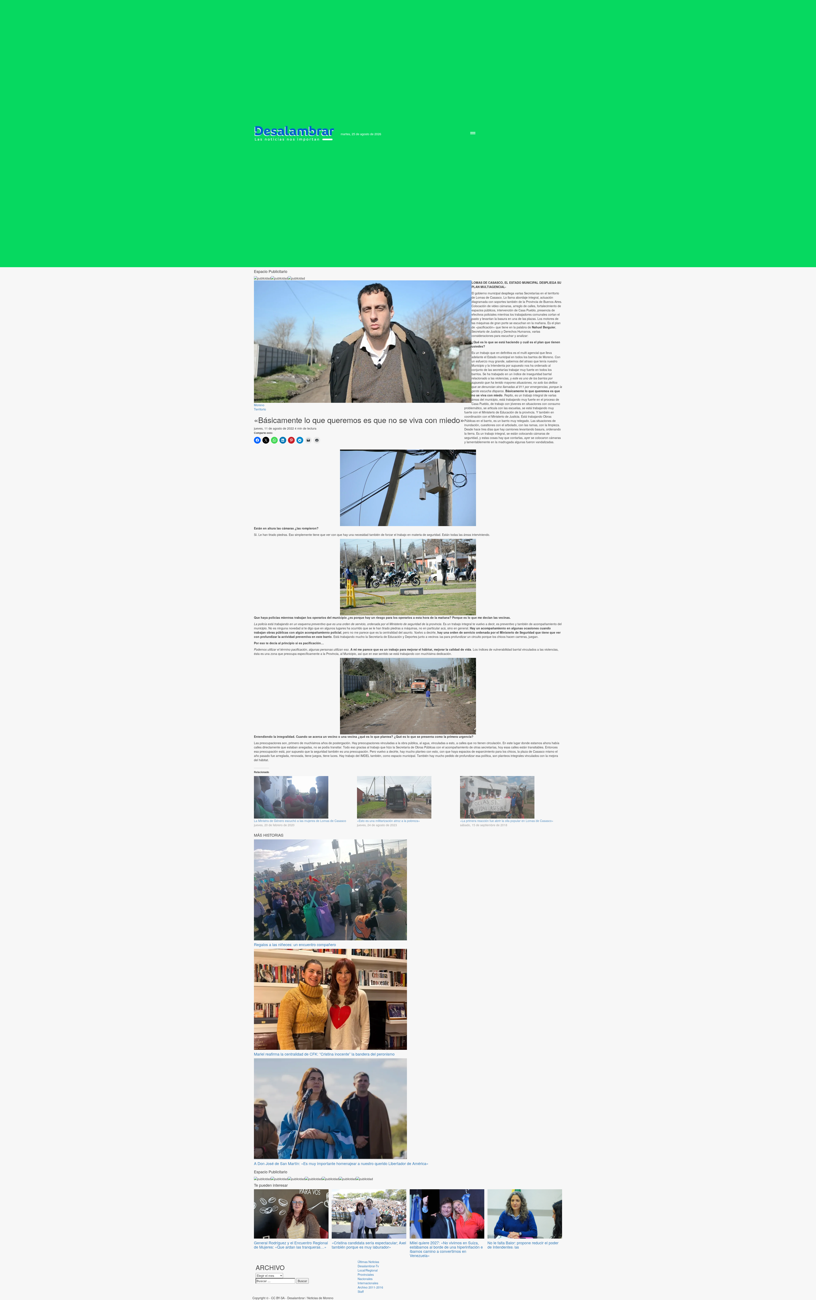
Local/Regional (368, 1270)
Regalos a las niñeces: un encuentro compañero (295, 944)
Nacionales (365, 1279)
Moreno (259, 405)
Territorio (260, 409)
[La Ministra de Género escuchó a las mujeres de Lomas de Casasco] (303, 797)
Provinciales (366, 1274)
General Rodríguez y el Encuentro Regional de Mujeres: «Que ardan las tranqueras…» (291, 1245)
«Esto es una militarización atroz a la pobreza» (388, 821)
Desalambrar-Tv (368, 1266)
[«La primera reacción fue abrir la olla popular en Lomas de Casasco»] (509, 797)
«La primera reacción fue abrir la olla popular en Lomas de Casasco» (506, 821)
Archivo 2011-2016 (370, 1287)
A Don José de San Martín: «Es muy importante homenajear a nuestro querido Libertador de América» (341, 1163)
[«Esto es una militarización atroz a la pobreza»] (406, 797)
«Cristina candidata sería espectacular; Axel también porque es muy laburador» (369, 1245)
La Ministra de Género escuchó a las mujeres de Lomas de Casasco (300, 821)
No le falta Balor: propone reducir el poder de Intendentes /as (522, 1245)
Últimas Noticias (368, 1262)
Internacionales (368, 1283)
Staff (361, 1291)
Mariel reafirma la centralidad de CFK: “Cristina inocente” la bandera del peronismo (324, 1054)
